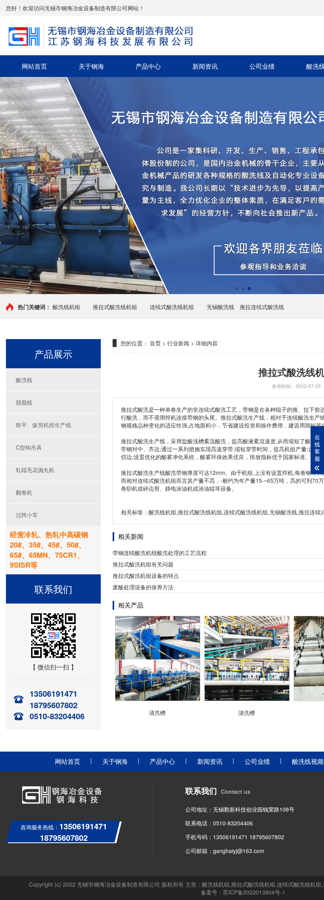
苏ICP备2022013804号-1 (254, 892)
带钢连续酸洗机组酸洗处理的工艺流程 (160, 553)
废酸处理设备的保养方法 (143, 587)
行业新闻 (178, 343)
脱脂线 (24, 402)
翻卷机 (24, 492)
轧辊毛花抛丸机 (35, 470)
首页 (155, 343)
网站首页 (34, 66)
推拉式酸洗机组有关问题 (143, 564)
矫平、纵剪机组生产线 (43, 425)
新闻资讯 (205, 66)
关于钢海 (91, 66)
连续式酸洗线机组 (172, 307)
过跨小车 (27, 515)
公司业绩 (262, 66)
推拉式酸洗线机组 (115, 307)
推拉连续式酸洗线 (262, 307)
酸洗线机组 (66, 307)
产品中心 (148, 66)
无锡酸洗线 (220, 307)
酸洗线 (24, 380)
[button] (236, 288)
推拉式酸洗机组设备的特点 (146, 575)
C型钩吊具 (29, 447)
